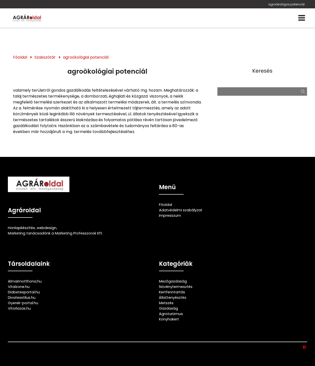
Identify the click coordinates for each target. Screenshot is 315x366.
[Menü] (301, 18)
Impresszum (170, 215)
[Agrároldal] (26, 18)
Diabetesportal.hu (24, 292)
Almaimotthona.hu (25, 281)
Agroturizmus (171, 313)
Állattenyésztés (172, 297)
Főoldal (20, 57)
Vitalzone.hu (19, 286)
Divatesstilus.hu (21, 297)
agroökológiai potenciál (286, 4)
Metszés (166, 302)
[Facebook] (304, 347)
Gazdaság (168, 308)
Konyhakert (169, 319)
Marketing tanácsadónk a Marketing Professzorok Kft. (55, 233)
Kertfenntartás (172, 292)
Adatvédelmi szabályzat (180, 210)
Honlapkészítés (21, 227)
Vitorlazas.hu (19, 308)
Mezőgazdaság (173, 281)
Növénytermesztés (175, 286)
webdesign (46, 227)
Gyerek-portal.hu (23, 302)
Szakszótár (45, 57)
